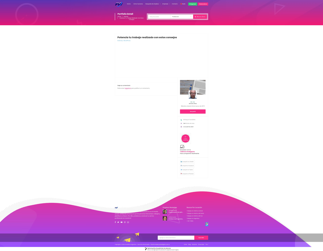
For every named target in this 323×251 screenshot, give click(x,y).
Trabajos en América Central (195, 211)
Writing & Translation (189, 119)
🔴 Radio (182, 4)
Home (129, 4)
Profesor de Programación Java (176, 219)
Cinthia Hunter (172, 217)
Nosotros (194, 244)
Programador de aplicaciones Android (176, 212)
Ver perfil (193, 111)
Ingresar (193, 4)
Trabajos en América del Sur (195, 216)
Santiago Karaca (173, 210)
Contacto (175, 4)
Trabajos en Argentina (193, 218)
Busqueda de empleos (152, 4)
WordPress (127, 40)
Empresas (165, 4)
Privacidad (201, 244)
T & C (206, 244)
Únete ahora (203, 4)
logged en (128, 88)
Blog (189, 244)
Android (126, 16)
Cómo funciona (138, 4)
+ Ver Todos (190, 221)
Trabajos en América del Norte (195, 213)
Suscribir (201, 237)
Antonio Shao (193, 103)
